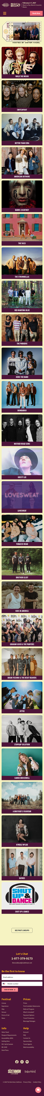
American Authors (22, 176)
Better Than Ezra (22, 143)
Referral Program (28, 1009)
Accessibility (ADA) (7, 1038)
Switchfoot (22, 109)
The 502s (22, 243)
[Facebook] (17, 1062)
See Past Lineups (22, 930)
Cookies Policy (37, 1082)
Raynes (22, 878)
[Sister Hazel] (30, 1071)
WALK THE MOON (22, 76)
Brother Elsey (22, 577)
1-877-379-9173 (22, 958)
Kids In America (22, 611)
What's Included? (28, 1012)
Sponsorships (27, 1041)
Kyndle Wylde (22, 844)
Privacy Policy (27, 1082)
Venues (4, 1012)
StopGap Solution (22, 744)
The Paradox (22, 343)
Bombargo (22, 410)
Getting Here (6, 1041)
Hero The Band (22, 377)
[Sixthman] (14, 1071)
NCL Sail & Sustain (7, 1044)
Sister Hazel (5, 1032)
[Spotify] (27, 1062)
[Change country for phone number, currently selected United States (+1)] (4, 984)
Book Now (36, 13)
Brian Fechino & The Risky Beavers (22, 677)
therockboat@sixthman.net (22, 963)
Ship (3, 1009)
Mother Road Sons (22, 443)
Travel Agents (27, 1044)
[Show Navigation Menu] (4, 13)
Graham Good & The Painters (22, 644)
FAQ (24, 1035)
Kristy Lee (22, 477)
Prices (25, 1003)
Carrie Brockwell (22, 778)
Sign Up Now (8, 990)
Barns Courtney (22, 210)
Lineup (4, 1003)
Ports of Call (5, 1015)
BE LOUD (4, 1047)
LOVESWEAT (22, 510)
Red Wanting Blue (22, 310)
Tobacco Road (22, 544)
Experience (5, 1006)
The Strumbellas (22, 276)
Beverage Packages (29, 1021)
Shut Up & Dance (22, 911)
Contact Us (26, 1038)
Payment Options (28, 1015)
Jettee (22, 711)
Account (26, 1032)
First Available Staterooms (31, 1006)
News (3, 1018)
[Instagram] (22, 1062)
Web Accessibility (28, 1047)
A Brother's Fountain (22, 811)
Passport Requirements (9, 1035)
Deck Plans (5, 1050)
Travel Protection (28, 1018)
